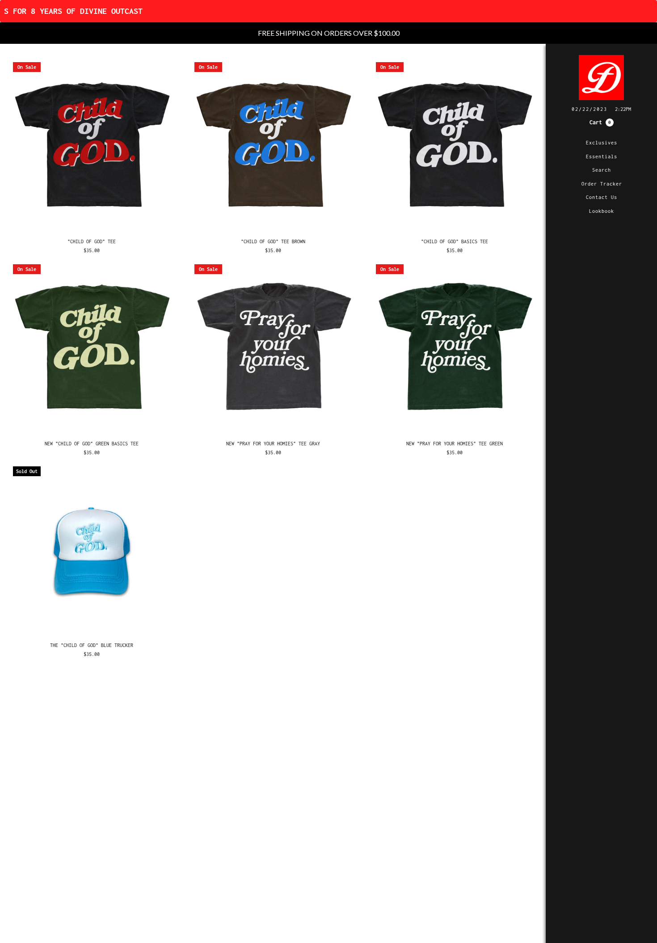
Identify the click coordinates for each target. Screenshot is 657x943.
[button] (601, 122)
